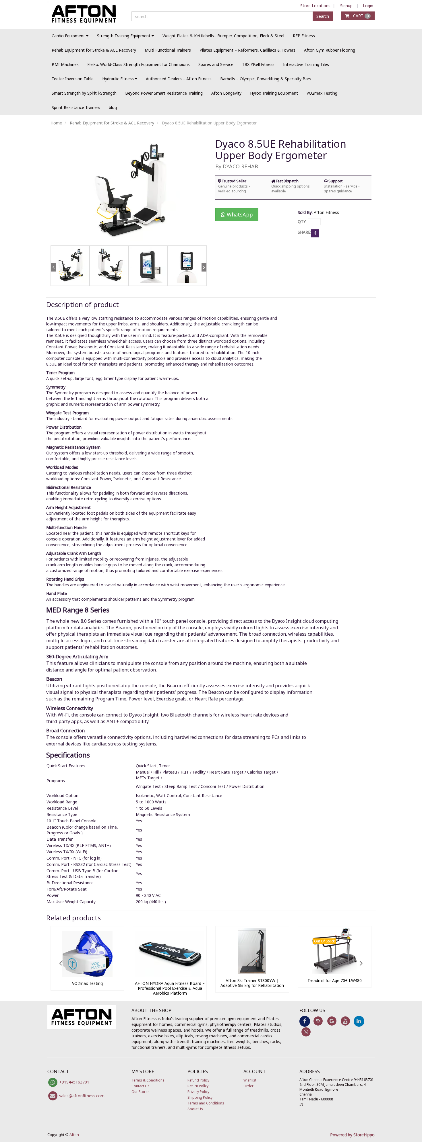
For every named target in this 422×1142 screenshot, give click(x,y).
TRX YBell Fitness (258, 64)
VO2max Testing (322, 93)
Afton (74, 1134)
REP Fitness (304, 35)
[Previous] (53, 277)
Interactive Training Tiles (306, 64)
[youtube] (345, 1021)
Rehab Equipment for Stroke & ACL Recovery (94, 50)
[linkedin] (359, 1021)
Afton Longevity (226, 93)
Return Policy (197, 1086)
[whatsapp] (306, 1031)
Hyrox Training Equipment (274, 93)
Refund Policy (198, 1080)
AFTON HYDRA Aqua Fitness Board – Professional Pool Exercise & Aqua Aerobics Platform (170, 988)
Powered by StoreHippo (352, 1134)
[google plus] (331, 1021)
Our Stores (140, 1091)
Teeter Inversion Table (73, 78)
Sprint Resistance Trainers (76, 107)
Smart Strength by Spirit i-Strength (84, 93)
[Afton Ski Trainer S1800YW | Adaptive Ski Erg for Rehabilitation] (252, 972)
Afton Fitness (326, 212)
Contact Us (140, 1086)
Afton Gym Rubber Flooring (329, 50)
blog (113, 107)
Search (322, 16)
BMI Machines (65, 64)
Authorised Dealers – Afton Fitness (179, 78)
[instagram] (318, 1021)
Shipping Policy (199, 1097)
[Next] (204, 277)
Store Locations (315, 5)
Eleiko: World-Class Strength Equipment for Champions (138, 64)
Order (248, 1086)
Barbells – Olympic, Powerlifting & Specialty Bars (265, 78)
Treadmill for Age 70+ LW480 (334, 980)
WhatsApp (239, 214)
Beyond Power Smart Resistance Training (164, 93)
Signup (346, 5)
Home (56, 123)
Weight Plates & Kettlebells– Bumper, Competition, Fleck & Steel (223, 35)
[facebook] (304, 1021)
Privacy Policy (198, 1091)
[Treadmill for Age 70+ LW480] (334, 972)
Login (368, 5)
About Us (195, 1108)
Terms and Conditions (205, 1103)
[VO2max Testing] (87, 975)
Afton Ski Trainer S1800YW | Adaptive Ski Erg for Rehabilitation (252, 983)
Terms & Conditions (147, 1080)
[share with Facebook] (315, 233)
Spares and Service (215, 64)
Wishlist (249, 1080)
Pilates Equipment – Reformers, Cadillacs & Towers (247, 50)
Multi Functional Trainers (168, 50)
